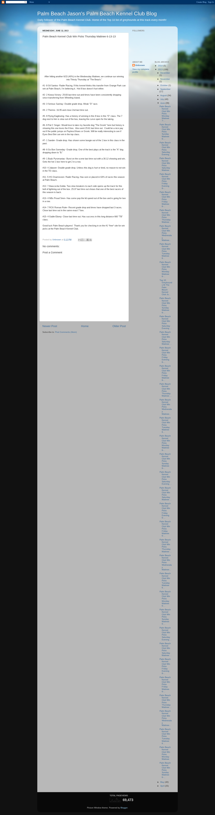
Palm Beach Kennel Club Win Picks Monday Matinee (165, 753)
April (162, 786)
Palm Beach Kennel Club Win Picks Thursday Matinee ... (166, 216)
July (162, 99)
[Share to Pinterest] (90, 239)
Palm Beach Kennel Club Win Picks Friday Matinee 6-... (165, 199)
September (165, 89)
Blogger (124, 808)
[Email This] (79, 239)
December (165, 73)
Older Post (119, 326)
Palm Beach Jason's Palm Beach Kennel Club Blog (97, 14)
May (162, 782)
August (163, 95)
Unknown (140, 65)
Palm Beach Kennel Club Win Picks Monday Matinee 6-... (165, 269)
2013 (160, 69)
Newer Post (49, 326)
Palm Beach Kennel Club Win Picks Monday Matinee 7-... (165, 113)
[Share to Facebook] (87, 239)
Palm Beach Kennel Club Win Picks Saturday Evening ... (166, 149)
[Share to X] (85, 239)
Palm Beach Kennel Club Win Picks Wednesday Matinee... (166, 233)
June (162, 103)
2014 (160, 66)
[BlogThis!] (82, 239)
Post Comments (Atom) (66, 332)
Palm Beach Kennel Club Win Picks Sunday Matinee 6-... (165, 132)
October (164, 85)
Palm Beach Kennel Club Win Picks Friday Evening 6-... (165, 181)
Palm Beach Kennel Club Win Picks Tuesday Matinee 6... (165, 251)
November (165, 79)
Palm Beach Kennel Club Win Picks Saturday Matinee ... (166, 164)
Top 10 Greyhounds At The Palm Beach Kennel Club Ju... (166, 287)
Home (85, 326)
